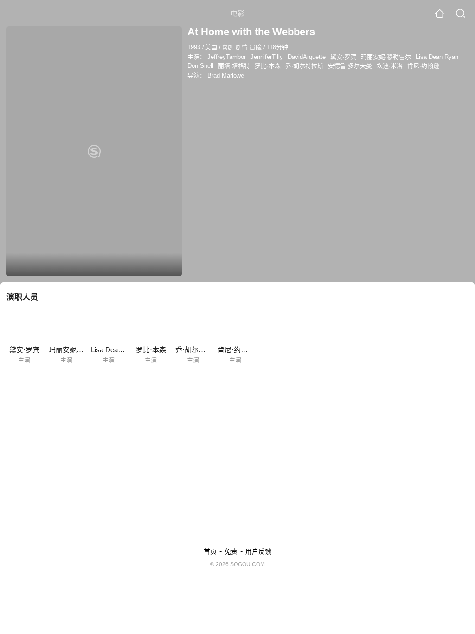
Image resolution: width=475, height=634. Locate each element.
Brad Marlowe (225, 75)
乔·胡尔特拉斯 (304, 65)
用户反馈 (258, 551)
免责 (231, 551)
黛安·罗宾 (343, 56)
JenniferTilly (266, 56)
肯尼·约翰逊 (423, 65)
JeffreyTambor (226, 56)
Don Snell (200, 65)
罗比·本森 (268, 65)
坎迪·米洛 (390, 65)
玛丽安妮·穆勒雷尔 (386, 56)
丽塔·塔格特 (234, 65)
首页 (210, 551)
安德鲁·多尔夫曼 (350, 65)
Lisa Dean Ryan (437, 56)
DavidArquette (307, 56)
